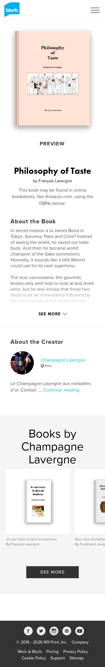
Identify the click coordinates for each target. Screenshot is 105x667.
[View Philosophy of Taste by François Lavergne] (52, 78)
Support (57, 658)
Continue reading (61, 390)
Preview (52, 143)
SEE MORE (52, 572)
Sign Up (72, 10)
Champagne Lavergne (63, 360)
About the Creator (36, 342)
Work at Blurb (30, 651)
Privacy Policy (75, 651)
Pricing (52, 651)
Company (80, 642)
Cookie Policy (34, 658)
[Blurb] (11, 12)
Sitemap (76, 658)
